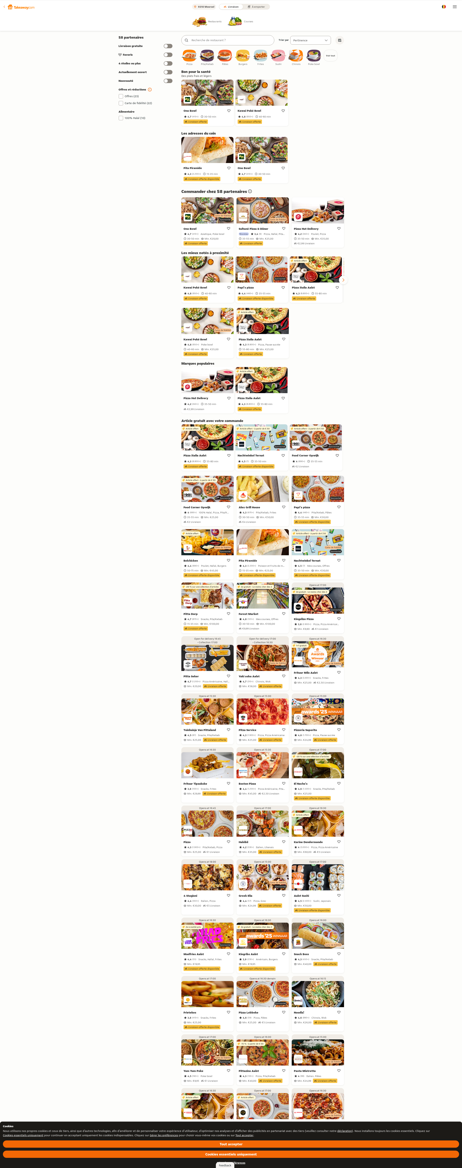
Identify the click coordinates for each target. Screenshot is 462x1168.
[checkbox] (189, 58)
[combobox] (231, 40)
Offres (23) (132, 96)
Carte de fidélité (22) (138, 103)
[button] (18, 7)
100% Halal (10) (135, 118)
